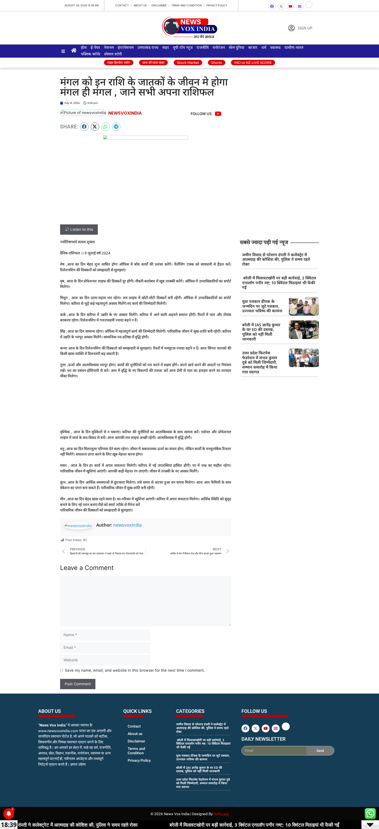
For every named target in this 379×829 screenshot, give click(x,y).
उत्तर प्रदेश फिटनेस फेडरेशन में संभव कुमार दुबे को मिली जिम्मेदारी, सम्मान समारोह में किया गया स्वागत (259, 362)
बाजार (252, 48)
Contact (122, 5)
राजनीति (203, 48)
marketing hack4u (47, 778)
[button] (84, 126)
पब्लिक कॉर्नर (90, 54)
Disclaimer (159, 5)
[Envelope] (299, 6)
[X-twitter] (281, 6)
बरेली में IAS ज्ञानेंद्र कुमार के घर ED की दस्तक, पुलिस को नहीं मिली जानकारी (261, 332)
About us (140, 5)
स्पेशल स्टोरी (113, 54)
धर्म (263, 48)
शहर (165, 48)
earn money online (180, 795)
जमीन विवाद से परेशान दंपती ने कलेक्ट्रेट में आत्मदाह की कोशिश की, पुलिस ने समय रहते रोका (276, 259)
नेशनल (109, 48)
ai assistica (244, 760)
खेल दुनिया (236, 48)
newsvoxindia (127, 525)
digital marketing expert (129, 764)
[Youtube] (290, 6)
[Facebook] (271, 6)
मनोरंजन (219, 48)
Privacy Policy (216, 5)
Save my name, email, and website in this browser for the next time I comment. (135, 670)
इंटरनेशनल (126, 48)
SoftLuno (221, 814)
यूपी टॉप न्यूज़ (183, 48)
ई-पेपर (95, 48)
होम (84, 48)
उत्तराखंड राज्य (148, 48)
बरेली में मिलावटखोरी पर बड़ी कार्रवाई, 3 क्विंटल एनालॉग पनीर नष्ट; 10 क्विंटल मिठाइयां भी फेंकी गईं (279, 282)
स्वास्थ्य (275, 48)
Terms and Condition (186, 5)
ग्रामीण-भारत (293, 48)
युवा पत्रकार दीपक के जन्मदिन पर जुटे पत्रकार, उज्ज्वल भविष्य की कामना (262, 306)
